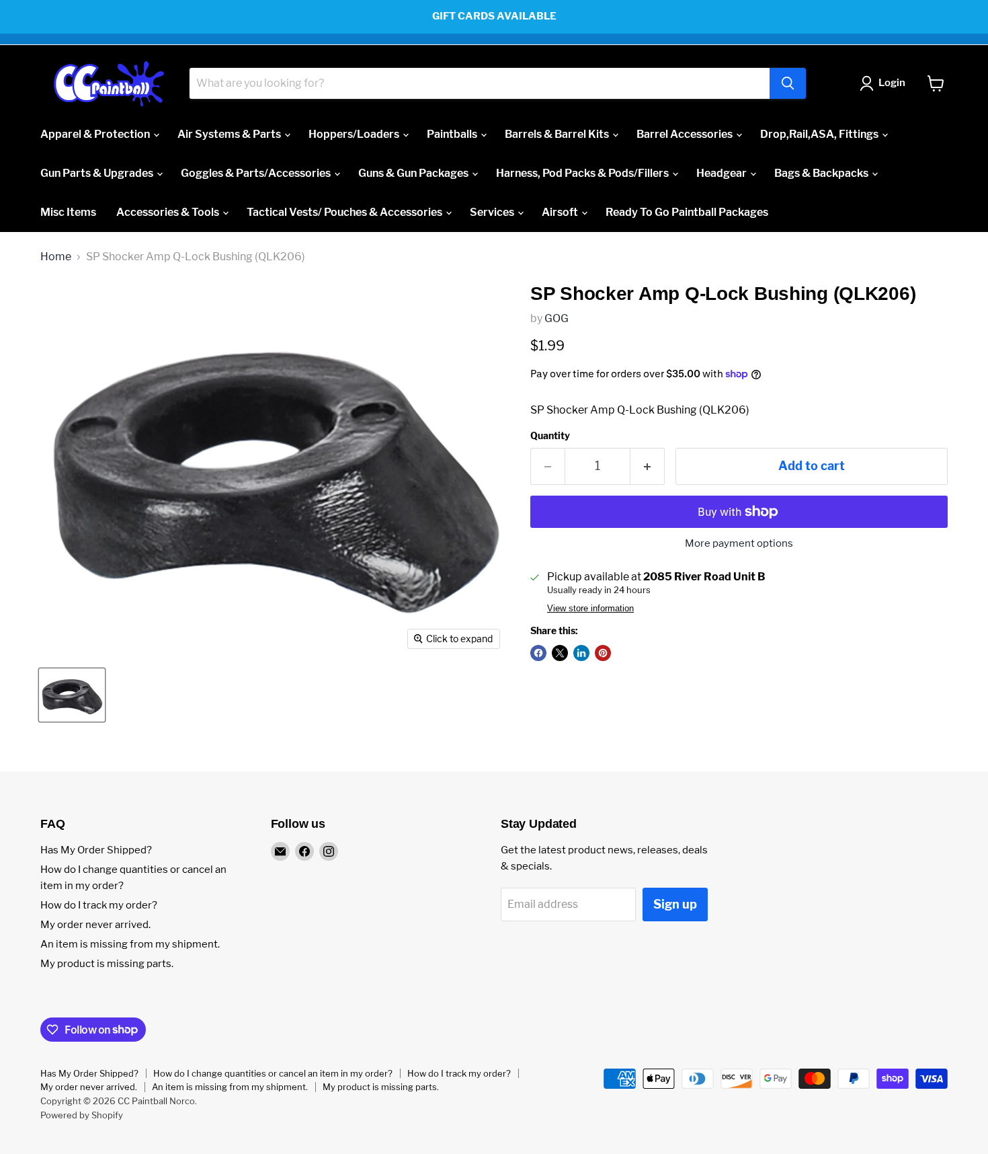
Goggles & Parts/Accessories (257, 173)
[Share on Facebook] (538, 653)
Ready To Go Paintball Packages (687, 212)
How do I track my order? (98, 905)
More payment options (739, 543)
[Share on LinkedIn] (581, 653)
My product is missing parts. (106, 964)
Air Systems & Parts (230, 134)
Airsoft (561, 212)
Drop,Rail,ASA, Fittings (820, 134)
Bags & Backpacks (822, 173)
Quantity (550, 435)
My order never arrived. (95, 925)
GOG (556, 318)
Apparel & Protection (96, 134)
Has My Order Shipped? (96, 850)
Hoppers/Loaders (354, 134)
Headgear (722, 173)
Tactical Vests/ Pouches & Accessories (345, 212)
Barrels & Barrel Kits (558, 134)
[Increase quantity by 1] (647, 466)
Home (55, 257)
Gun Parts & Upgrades (97, 173)
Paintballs (453, 134)
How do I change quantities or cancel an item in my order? (273, 1073)
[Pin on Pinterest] (603, 653)
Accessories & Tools (168, 212)
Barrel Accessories (685, 134)
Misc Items (68, 212)
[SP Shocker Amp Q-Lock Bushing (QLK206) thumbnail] (72, 695)
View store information (590, 608)
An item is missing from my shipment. (130, 944)
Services (493, 212)
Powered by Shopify (81, 1115)
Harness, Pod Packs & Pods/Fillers (583, 173)
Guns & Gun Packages (414, 173)
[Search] (788, 83)
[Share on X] (560, 653)
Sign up (675, 904)
